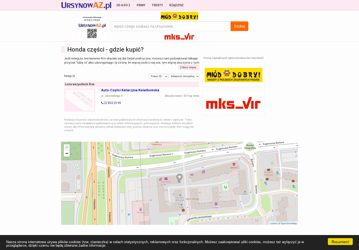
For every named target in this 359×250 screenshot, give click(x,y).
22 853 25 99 (112, 103)
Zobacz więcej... (189, 67)
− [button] (66, 153)
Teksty (157, 5)
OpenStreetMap (289, 223)
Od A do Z (123, 5)
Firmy (141, 5)
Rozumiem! (340, 241)
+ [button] (66, 147)
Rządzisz (176, 5)
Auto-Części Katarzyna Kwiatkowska (130, 90)
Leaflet (273, 223)
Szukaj (239, 26)
